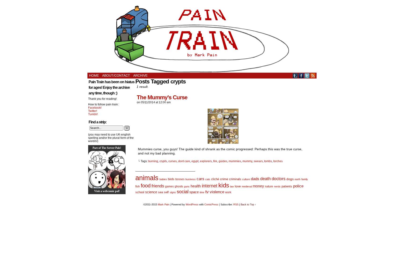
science (151, 192)
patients (286, 186)
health (196, 186)
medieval (247, 186)
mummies (235, 161)
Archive (140, 75)
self (166, 192)
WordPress (192, 204)
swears (258, 161)
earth (297, 179)
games (169, 186)
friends (158, 185)
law (232, 186)
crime (224, 179)
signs (173, 192)
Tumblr (295, 76)
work (228, 192)
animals (147, 178)
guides (223, 161)
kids (223, 185)
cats (207, 179)
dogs (290, 179)
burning (153, 161)
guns (187, 186)
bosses (179, 179)
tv (207, 191)
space (194, 192)
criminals (235, 179)
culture (246, 179)
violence (217, 192)
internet (209, 185)
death (265, 178)
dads (255, 178)
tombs (268, 161)
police (298, 186)
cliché (215, 179)
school (139, 192)
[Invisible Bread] (97, 179)
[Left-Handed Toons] (97, 160)
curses (172, 161)
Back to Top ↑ (248, 204)
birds (171, 179)
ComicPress (211, 204)
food (146, 186)
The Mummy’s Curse (162, 97)
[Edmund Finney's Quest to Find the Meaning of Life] (116, 160)
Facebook (301, 76)
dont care (184, 161)
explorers (206, 161)
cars (200, 179)
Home (94, 75)
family (304, 179)
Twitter (307, 76)
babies (163, 179)
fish (137, 186)
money (258, 186)
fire (215, 161)
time (202, 192)
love (238, 186)
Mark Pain (163, 204)
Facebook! (94, 107)
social (182, 191)
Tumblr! (93, 114)
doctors (278, 178)
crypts (163, 161)
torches (278, 161)
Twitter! (92, 111)
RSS (313, 76)
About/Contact (116, 75)
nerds (277, 186)
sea (160, 192)
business (190, 179)
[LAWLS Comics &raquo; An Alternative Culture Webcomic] (116, 179)
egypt (194, 161)
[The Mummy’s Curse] (223, 142)
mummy (247, 161)
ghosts (179, 186)
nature (269, 186)
